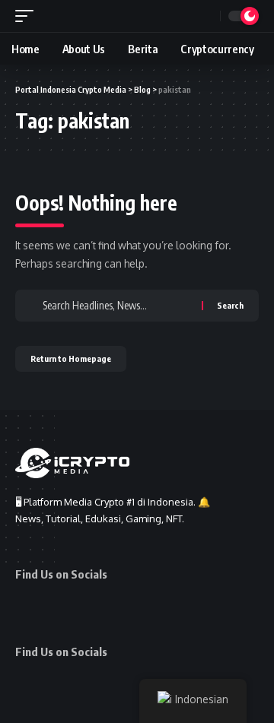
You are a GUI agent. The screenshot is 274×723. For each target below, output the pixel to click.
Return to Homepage (70, 358)
